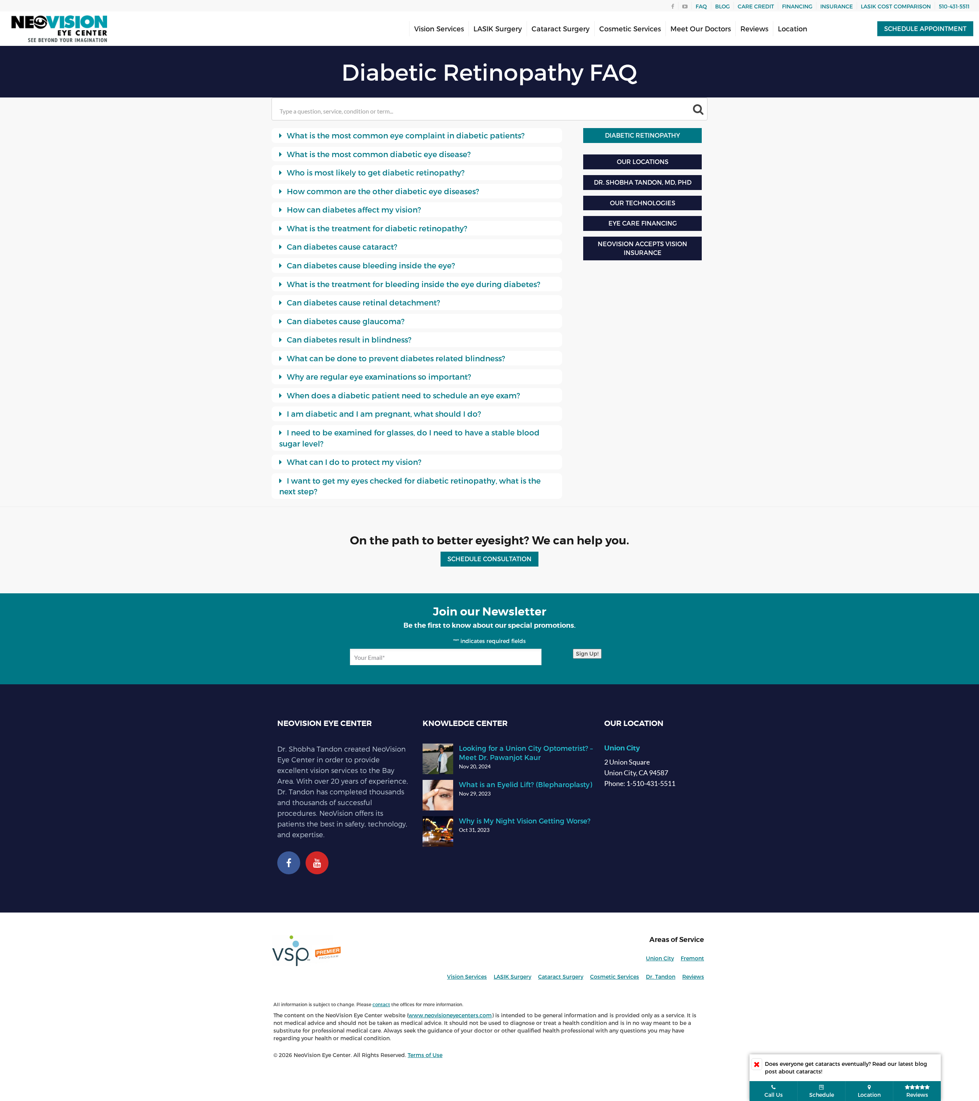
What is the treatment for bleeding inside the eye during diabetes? (412, 284)
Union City (622, 748)
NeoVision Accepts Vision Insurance (642, 248)
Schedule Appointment (925, 28)
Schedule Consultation (489, 558)
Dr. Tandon (660, 976)
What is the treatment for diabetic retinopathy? (376, 228)
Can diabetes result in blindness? (348, 339)
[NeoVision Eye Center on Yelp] (317, 864)
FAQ (701, 6)
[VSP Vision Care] (340, 950)
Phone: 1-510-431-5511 (639, 783)
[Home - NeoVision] (59, 28)
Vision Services (439, 28)
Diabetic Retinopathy (642, 135)
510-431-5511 (954, 6)
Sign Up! (587, 653)
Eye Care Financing (642, 223)
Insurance (836, 6)
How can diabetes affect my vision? (353, 209)
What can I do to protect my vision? (353, 461)
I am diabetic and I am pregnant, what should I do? (383, 413)
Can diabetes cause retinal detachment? (362, 302)
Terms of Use (425, 1055)
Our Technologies (642, 202)
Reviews (754, 28)
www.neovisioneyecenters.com (450, 1015)
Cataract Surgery (561, 28)
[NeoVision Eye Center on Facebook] (288, 864)
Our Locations (642, 161)
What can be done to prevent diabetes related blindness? (395, 358)
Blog (722, 6)
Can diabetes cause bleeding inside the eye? (370, 265)
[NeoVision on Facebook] (672, 6)
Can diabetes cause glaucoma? (345, 321)
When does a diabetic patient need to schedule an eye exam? (402, 395)
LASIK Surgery (497, 28)
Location (792, 28)
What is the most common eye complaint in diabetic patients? (405, 135)
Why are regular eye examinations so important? (378, 376)
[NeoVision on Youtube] (684, 6)
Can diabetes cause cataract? (341, 246)
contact (381, 1004)
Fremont (692, 958)
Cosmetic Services (630, 28)
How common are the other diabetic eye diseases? (382, 191)
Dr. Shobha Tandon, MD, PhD (642, 182)
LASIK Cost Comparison (896, 6)
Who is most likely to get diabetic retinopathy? (375, 172)
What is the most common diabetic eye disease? (378, 154)
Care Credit (756, 6)
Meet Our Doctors (700, 28)
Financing (797, 6)
